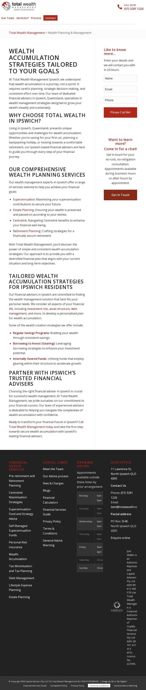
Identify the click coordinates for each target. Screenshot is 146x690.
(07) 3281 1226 (134, 9)
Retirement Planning (27, 231)
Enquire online (120, 538)
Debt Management (21, 578)
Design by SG (107, 681)
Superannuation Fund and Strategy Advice (21, 514)
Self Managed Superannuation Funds (20, 530)
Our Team (7, 18)
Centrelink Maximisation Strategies (18, 497)
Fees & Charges (53, 483)
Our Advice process (55, 476)
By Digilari (122, 681)
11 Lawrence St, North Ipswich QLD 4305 (123, 473)
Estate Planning (23, 210)
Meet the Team (53, 469)
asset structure (59, 309)
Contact (50, 18)
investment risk (37, 309)
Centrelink (20, 220)
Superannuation (24, 199)
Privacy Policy (52, 521)
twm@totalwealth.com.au (127, 507)
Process (36, 18)
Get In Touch (120, 195)
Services (21, 18)
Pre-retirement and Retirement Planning (22, 480)
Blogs (47, 490)
